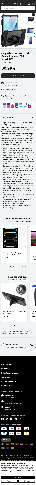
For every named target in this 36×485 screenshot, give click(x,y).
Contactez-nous (8, 381)
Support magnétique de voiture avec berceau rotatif (14, 312)
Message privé (10, 409)
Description (7, 117)
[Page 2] (13, 266)
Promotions (6, 364)
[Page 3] (15, 266)
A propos (5, 377)
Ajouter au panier (18, 76)
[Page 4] (18, 266)
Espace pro (6, 385)
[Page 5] (20, 266)
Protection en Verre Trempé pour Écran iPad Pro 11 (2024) (13, 254)
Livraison (5, 369)
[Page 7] (25, 266)
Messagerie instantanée (13, 403)
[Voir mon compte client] (29, 3)
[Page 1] (10, 266)
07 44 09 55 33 (10, 398)
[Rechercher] (3, 8)
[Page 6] (22, 266)
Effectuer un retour (10, 373)
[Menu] (6, 3)
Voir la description (6, 62)
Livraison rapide (11, 83)
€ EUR (5, 440)
